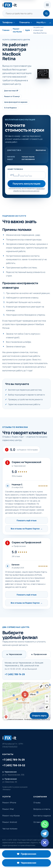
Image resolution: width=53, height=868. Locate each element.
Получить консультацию (26, 183)
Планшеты (24, 22)
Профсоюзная (34, 854)
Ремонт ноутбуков (17, 30)
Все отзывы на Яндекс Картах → (26, 528)
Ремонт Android (9, 822)
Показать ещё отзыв (26, 520)
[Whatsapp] (45, 824)
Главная (5, 30)
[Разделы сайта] (47, 4)
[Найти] (46, 13)
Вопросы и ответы (41, 809)
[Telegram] (45, 833)
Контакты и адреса (42, 815)
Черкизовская (34, 863)
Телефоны (7, 22)
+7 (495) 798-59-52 (13, 765)
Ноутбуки (41, 22)
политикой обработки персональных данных (29, 189)
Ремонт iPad (8, 809)
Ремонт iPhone (9, 802)
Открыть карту (39, 715)
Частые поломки (9, 828)
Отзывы (36, 802)
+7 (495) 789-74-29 (15, 674)
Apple (27, 30)
